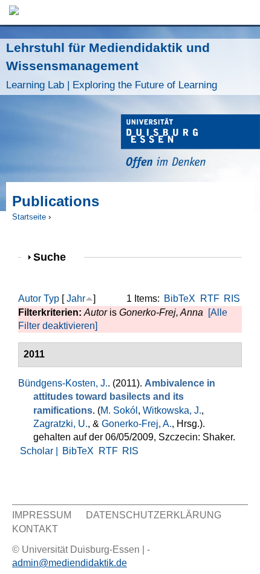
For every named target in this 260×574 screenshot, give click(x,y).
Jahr (76, 298)
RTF (209, 298)
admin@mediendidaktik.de (69, 563)
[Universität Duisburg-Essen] (190, 143)
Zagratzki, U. (60, 424)
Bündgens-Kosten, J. (63, 383)
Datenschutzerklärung (153, 515)
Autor (29, 298)
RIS (232, 298)
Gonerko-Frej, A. (137, 424)
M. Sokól (119, 410)
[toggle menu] (245, 12)
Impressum (41, 515)
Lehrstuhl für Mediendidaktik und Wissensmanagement (111, 66)
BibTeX (179, 298)
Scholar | (40, 451)
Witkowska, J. (172, 410)
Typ (51, 298)
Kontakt (35, 529)
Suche (54, 256)
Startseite (29, 216)
